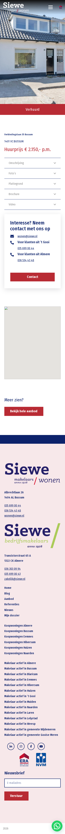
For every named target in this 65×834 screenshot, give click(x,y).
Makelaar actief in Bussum (20, 668)
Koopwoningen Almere (18, 625)
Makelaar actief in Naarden (21, 707)
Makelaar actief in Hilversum (21, 685)
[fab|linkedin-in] (10, 746)
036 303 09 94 (12, 568)
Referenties (11, 604)
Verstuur (16, 796)
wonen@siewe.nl (27, 236)
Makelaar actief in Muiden (20, 701)
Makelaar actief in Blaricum (21, 674)
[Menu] (50, 7)
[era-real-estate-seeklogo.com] (60, 7)
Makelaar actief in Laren (19, 712)
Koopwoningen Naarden (19, 653)
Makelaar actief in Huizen (19, 690)
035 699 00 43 (12, 574)
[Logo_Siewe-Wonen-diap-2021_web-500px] (16, 7)
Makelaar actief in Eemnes (20, 679)
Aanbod (9, 599)
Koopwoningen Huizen (18, 647)
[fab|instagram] (21, 746)
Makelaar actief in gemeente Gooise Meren (31, 735)
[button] (57, 826)
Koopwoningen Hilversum (20, 642)
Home (7, 588)
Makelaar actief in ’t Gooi (19, 696)
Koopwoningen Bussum (18, 631)
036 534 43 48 (26, 260)
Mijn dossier (12, 615)
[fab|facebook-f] (31, 746)
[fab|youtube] (41, 746)
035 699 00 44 (26, 248)
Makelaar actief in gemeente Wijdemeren (29, 729)
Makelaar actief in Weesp (20, 723)
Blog (7, 593)
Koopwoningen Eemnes (18, 636)
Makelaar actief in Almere (20, 663)
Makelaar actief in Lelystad (21, 718)
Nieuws (8, 610)
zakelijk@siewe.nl (14, 579)
